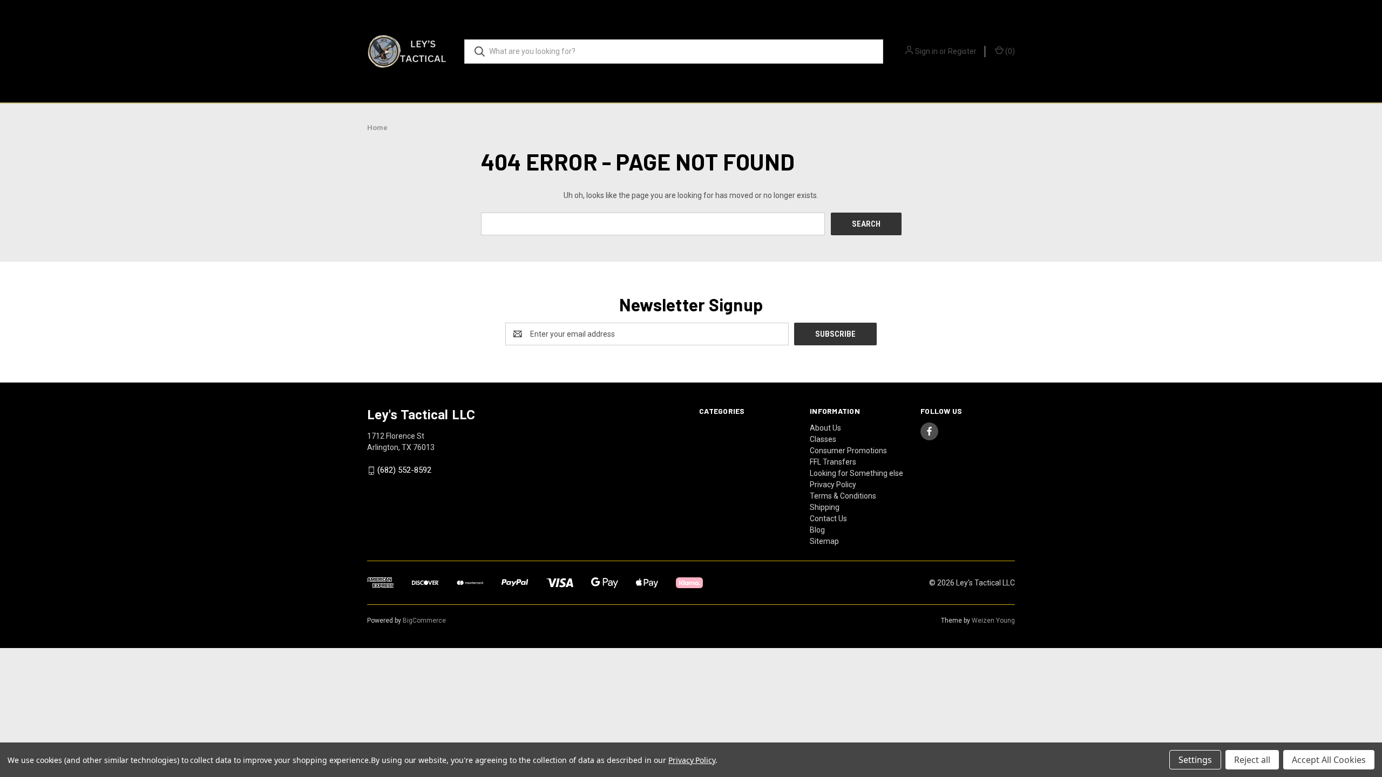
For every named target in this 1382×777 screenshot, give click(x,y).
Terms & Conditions (843, 496)
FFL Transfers (833, 462)
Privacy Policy (833, 484)
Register (962, 51)
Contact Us (828, 518)
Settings (1195, 760)
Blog (817, 530)
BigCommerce (424, 620)
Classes (823, 439)
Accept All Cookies (1329, 760)
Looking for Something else (856, 473)
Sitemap (824, 541)
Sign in (926, 51)
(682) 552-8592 (404, 470)
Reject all (1252, 760)
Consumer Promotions (848, 450)
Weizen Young (993, 620)
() (1009, 51)
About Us (825, 428)
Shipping (824, 507)
